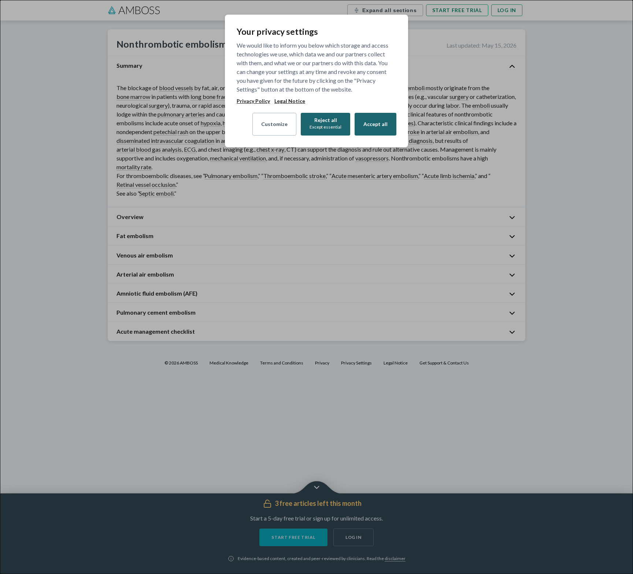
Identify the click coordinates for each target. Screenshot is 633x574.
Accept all (375, 124)
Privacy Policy (253, 101)
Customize (274, 124)
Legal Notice (289, 101)
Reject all (325, 123)
